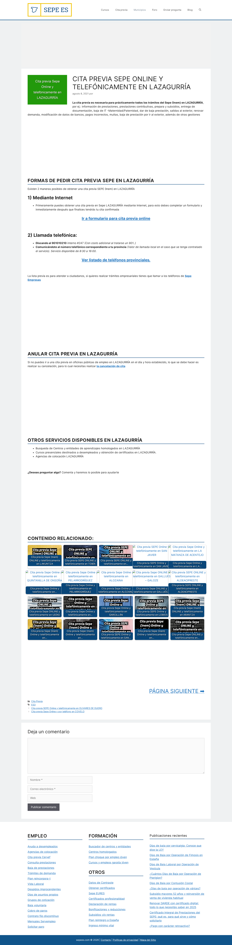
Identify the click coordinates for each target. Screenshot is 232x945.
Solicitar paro (36, 926)
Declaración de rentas (102, 904)
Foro (154, 9)
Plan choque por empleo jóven (108, 857)
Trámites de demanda (42, 873)
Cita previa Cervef (39, 857)
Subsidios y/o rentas (102, 914)
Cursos (105, 9)
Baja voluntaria (37, 905)
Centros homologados (103, 851)
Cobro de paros (37, 910)
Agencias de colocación (43, 851)
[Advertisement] (116, 45)
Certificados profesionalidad (107, 898)
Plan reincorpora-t (39, 878)
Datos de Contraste (101, 882)
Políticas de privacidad (125, 939)
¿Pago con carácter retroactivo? (170, 926)
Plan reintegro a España (104, 920)
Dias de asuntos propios (43, 894)
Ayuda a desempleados (43, 846)
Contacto (106, 939)
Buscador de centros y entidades (110, 846)
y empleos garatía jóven (113, 862)
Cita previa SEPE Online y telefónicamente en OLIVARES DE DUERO (66, 708)
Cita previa (121, 9)
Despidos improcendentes (44, 889)
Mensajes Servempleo (42, 921)
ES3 (33, 704)
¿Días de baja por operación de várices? (175, 888)
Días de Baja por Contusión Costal (171, 883)
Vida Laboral (36, 883)
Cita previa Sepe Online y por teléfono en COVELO (57, 711)
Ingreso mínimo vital (101, 925)
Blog (190, 9)
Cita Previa (37, 701)
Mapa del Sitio (148, 939)
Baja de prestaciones (41, 867)
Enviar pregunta (172, 9)
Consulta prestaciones (42, 862)
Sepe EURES (97, 893)
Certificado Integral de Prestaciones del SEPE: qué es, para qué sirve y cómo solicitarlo (175, 916)
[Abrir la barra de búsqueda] (200, 10)
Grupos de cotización (41, 900)
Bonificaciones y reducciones (107, 909)
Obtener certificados (102, 888)
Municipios (140, 9)
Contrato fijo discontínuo (43, 916)
